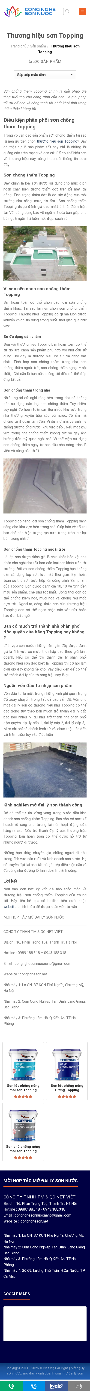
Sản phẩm (38, 46)
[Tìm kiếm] (67, 11)
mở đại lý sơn (73, 1373)
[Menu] (82, 11)
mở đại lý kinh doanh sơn (42, 1373)
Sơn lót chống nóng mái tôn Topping (23, 1088)
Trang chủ (18, 46)
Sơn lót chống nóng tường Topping (67, 1088)
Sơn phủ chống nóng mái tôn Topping (23, 1149)
